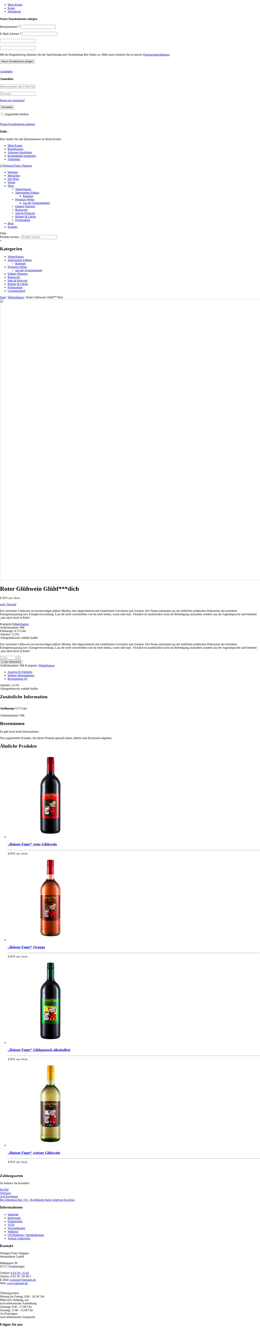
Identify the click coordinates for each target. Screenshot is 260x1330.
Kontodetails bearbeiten (22, 155)
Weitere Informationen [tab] (21, 675)
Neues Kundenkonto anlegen (17, 124)
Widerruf (13, 1231)
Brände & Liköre (25, 216)
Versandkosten (16, 1228)
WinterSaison (23, 189)
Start (3, 297)
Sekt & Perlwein (25, 213)
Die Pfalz (13, 179)
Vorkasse (5, 1193)
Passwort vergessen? (12, 100)
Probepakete (22, 220)
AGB (11, 1224)
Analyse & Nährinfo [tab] (20, 672)
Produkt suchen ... (11, 237)
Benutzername (10, 26)
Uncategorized (16, 290)
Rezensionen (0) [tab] (17, 678)
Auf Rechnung (9, 1196)
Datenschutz (15, 1221)
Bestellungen (15, 149)
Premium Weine (24, 199)
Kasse (11, 8)
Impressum (14, 1217)
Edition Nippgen (25, 206)
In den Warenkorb (11, 661)
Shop (11, 185)
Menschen (14, 175)
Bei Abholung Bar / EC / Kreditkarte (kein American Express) (37, 1199)
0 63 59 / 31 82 (20, 1273)
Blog (11, 223)
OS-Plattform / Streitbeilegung (26, 1235)
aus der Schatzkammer (36, 203)
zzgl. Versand (8, 604)
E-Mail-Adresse (10, 33)
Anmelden (6, 71)
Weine (11, 182)
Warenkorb (14, 11)
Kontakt (12, 226)
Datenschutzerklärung (156, 54)
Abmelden (14, 159)
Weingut (13, 172)
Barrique (28, 196)
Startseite (13, 1214)
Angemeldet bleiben (16, 114)
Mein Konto (15, 4)
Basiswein (21, 209)
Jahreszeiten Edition (27, 192)
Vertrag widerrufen (19, 1238)
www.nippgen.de (17, 1283)
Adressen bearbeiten (20, 152)
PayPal (4, 1189)
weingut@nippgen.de (23, 1279)
